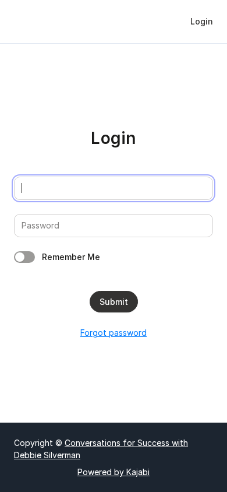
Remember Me (71, 257)
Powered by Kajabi (113, 472)
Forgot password (113, 333)
